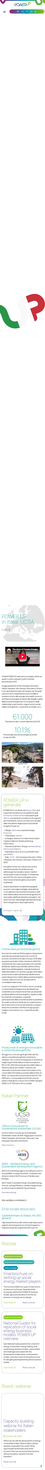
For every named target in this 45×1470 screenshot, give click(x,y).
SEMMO (10, 854)
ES (31, 11)
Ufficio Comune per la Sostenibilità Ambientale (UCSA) (21, 1127)
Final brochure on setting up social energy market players (22, 1277)
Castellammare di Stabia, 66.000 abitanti (21, 1217)
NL (36, 11)
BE (18, 11)
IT (27, 11)
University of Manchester (14, 815)
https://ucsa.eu (8, 1145)
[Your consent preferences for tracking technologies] (41, 1466)
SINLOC (6, 818)
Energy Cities (30, 810)
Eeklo (14, 830)
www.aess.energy (9, 1192)
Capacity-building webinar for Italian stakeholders (18, 1425)
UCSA (12, 857)
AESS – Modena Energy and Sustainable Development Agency (22, 1165)
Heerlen (19, 835)
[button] (4, 12)
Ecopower (7, 833)
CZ (22, 11)
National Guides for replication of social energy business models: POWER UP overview (19, 1330)
